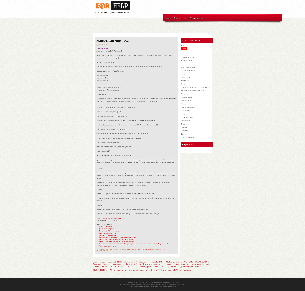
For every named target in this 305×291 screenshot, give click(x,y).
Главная (168, 18)
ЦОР (135, 264)
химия (181, 270)
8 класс (139, 262)
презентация (103, 270)
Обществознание (187, 100)
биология (127, 249)
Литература (185, 94)
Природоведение (111, 249)
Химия (183, 114)
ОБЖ (208, 262)
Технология (185, 124)
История (184, 74)
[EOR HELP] (114, 14)
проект (125, 270)
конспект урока (144, 266)
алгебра (140, 264)
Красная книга (136, 249)
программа (117, 270)
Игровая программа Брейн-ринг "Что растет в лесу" (116, 242)
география (191, 264)
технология (168, 270)
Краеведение (185, 77)
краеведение (157, 267)
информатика (105, 266)
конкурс (134, 267)
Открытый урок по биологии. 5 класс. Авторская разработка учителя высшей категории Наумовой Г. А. (133, 244)
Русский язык (185, 111)
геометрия (201, 264)
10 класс (151, 262)
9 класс (145, 262)
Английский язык (162, 262)
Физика (183, 104)
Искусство (184, 131)
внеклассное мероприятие (173, 264)
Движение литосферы (106, 229)
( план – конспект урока (101, 262)
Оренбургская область (116, 264)
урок (175, 269)
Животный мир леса (113, 40)
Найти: (183, 45)
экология (187, 270)
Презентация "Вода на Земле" (109, 231)
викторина (156, 264)
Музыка (203, 261)
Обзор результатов (196, 18)
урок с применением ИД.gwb (111, 218)
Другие (183, 134)
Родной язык (185, 121)
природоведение (102, 250)
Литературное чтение (188, 84)
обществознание (205, 267)
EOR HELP (140, 282)
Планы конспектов (180, 18)
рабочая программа (136, 270)
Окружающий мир (187, 97)
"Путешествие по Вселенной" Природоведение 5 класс (117, 237)
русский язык (151, 270)
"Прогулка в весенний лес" (108, 233)
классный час (127, 267)
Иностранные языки (188, 70)
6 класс (125, 262)
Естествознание (186, 60)
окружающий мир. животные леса (153, 249)
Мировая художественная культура (193, 90)
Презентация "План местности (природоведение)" (116, 239)
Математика (185, 80)
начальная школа (191, 267)
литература (177, 266)
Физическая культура (188, 107)
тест (160, 270)
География (184, 64)
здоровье (208, 264)
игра (95, 267)
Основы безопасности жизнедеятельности (195, 87)
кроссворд (167, 267)
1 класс (112, 262)
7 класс (132, 262)
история (118, 266)
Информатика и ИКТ (188, 67)
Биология (184, 127)
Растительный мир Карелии (108, 246)
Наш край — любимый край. (108, 235)
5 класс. (118, 262)
